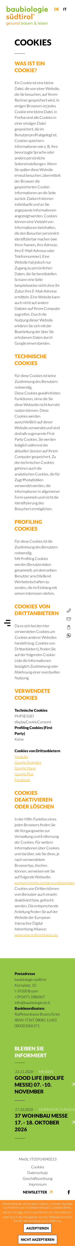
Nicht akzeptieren (37, 1239)
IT (65, 9)
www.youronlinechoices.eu (36, 934)
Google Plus (24, 774)
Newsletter (35, 1192)
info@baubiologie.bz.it (32, 1002)
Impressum (37, 1184)
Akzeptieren (37, 1228)
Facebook (22, 779)
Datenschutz (37, 1172)
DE (56, 9)
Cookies (37, 1167)
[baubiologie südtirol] (27, 15)
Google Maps (25, 768)
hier (20, 1212)
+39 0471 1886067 (30, 996)
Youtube (21, 756)
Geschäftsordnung (37, 1178)
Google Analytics (28, 762)
